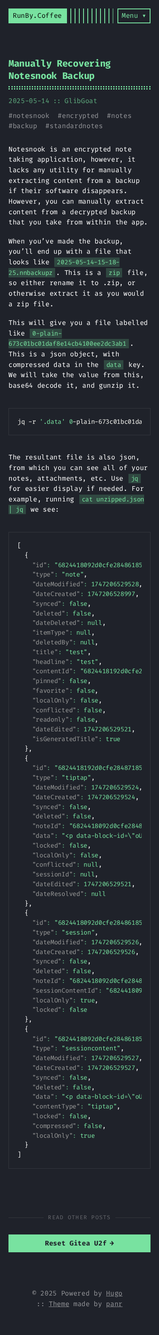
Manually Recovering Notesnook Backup (59, 69)
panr (114, 1303)
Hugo (114, 1293)
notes (121, 115)
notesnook (31, 115)
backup (25, 125)
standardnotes (76, 125)
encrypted (80, 115)
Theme (59, 1303)
